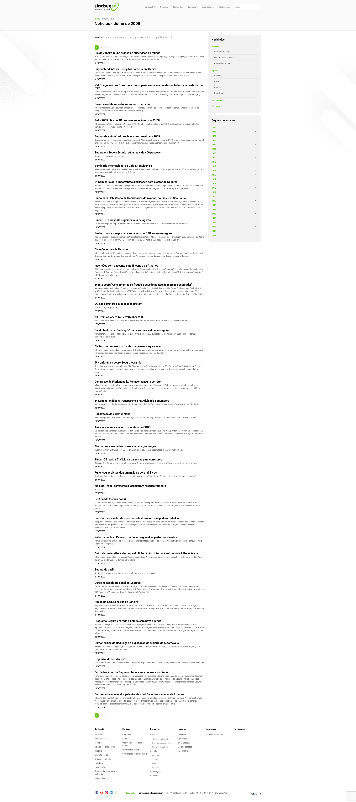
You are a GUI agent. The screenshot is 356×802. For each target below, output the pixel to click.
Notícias (99, 37)
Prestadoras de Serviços (133, 749)
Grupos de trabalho (103, 759)
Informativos (183, 750)
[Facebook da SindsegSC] (97, 793)
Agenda (215, 70)
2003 (214, 226)
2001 (214, 235)
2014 (214, 179)
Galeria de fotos (185, 746)
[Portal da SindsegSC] (115, 793)
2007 (214, 209)
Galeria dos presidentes (105, 746)
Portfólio (98, 734)
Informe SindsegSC (115, 37)
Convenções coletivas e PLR (134, 753)
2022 (214, 144)
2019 (214, 157)
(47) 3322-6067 (128, 793)
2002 (214, 231)
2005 (214, 218)
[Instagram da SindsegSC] (106, 793)
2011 (214, 192)
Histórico (99, 742)
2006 (214, 213)
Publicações (217, 100)
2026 (214, 127)
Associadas (100, 778)
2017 (214, 166)
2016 (214, 170)
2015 (214, 175)
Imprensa (182, 729)
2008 (214, 205)
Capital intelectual (163, 37)
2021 (214, 149)
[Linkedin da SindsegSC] (111, 793)
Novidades (155, 729)
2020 (214, 153)
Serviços (126, 729)
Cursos (217, 81)
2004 (214, 222)
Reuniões (218, 75)
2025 (214, 131)
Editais (125, 738)
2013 (214, 183)
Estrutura (99, 763)
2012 (214, 188)
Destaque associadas (139, 37)
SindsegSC (99, 729)
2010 (214, 196)
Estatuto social (101, 755)
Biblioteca (126, 734)
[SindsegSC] (107, 7)
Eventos (217, 87)
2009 (214, 200)
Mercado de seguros (214, 734)
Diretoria (98, 750)
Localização (100, 767)
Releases (182, 734)
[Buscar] (258, 7)
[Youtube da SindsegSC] (101, 793)
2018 (214, 162)
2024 (214, 136)
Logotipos (182, 738)
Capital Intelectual (222, 63)
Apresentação (101, 738)
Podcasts (216, 106)
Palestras (218, 93)
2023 (214, 140)
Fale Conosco (239, 729)
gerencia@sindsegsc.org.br (151, 793)
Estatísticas (211, 729)
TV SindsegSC (184, 742)
